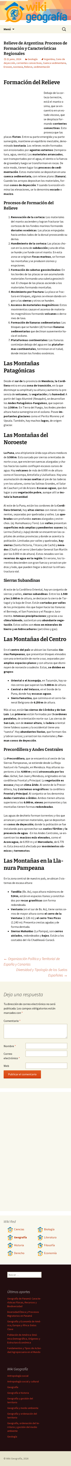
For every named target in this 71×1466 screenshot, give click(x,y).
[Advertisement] (23, 110)
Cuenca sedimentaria (54, 63)
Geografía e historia (18, 1392)
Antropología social (17, 1375)
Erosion (8, 66)
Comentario (12, 1021)
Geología (33, 59)
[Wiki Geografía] (35, 12)
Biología (49, 1229)
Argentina (49, 59)
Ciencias (19, 1229)
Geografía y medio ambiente (22, 1408)
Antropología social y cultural (23, 1381)
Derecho (19, 1253)
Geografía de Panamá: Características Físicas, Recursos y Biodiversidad (24, 1302)
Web (6, 1066)
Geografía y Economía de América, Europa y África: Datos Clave (24, 1325)
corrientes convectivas (29, 63)
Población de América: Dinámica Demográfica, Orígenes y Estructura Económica (23, 1338)
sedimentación (42, 66)
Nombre (10, 1046)
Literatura (50, 1237)
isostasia (18, 66)
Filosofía (49, 1245)
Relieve (28, 66)
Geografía (20, 1237)
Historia (19, 1245)
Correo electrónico (12, 1056)
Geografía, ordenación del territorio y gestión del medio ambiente (23, 1427)
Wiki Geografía (14, 1458)
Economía (50, 1253)
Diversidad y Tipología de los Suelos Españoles (41, 972)
